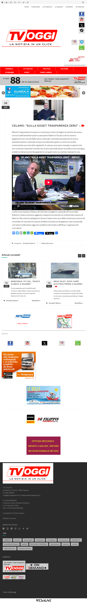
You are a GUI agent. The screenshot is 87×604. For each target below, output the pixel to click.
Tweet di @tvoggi (9, 592)
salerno (66, 544)
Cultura (64, 69)
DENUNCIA (76, 540)
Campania (40, 540)
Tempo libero (46, 72)
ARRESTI (7, 540)
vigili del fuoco (9, 548)
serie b (74, 544)
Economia (9, 72)
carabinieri (51, 540)
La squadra (59, 7)
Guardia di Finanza (11, 544)
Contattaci (69, 7)
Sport (27, 72)
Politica (46, 69)
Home (26, 7)
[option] (43, 92)
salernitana (55, 544)
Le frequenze (47, 7)
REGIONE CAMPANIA (39, 544)
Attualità (28, 69)
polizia (24, 544)
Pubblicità (6, 557)
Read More (36, 300)
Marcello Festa (47, 243)
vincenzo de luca (25, 548)
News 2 (15, 300)
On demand (80, 7)
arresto (17, 540)
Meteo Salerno (22, 323)
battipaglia (28, 540)
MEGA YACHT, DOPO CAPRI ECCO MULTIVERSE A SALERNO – (68, 284)
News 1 (32, 243)
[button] (3, 93)
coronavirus (63, 540)
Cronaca (9, 69)
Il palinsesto (35, 7)
